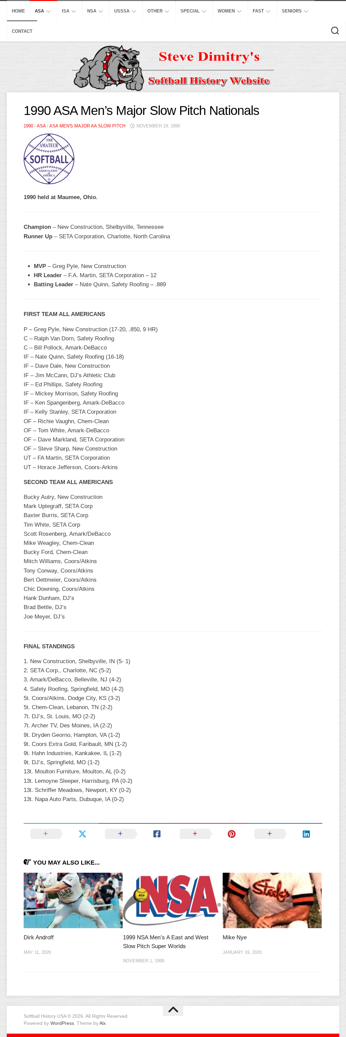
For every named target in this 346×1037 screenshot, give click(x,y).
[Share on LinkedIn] (285, 834)
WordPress (62, 1023)
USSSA (121, 11)
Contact (22, 31)
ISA (65, 11)
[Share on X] (61, 834)
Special (190, 11)
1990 (28, 125)
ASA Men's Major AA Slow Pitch (87, 125)
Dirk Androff (39, 937)
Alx (102, 1023)
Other (155, 11)
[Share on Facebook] (135, 834)
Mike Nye (235, 937)
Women (226, 11)
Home (18, 11)
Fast (258, 11)
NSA (91, 11)
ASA (39, 11)
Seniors (292, 11)
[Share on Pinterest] (210, 834)
